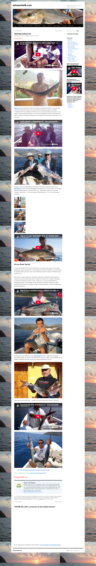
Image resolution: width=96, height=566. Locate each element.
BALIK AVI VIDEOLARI (26, 496)
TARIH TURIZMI (71, 58)
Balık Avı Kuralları (57, 496)
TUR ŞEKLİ (63, 25)
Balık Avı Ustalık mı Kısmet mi (32, 497)
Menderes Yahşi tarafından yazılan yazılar (33, 491)
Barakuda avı (17, 188)
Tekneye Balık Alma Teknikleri (25, 499)
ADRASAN (20, 25)
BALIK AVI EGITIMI (72, 42)
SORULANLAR (56, 25)
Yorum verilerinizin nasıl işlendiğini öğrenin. (50, 545)
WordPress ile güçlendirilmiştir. (74, 550)
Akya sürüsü (37, 356)
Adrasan (51, 496)
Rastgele (41, 497)
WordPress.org (70, 107)
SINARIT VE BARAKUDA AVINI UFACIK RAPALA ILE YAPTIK (34, 470)
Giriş (15, 25)
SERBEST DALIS (71, 55)
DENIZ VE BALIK (71, 47)
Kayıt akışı (70, 104)
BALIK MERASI (18, 30)
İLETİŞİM (44, 25)
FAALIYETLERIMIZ (28, 25)
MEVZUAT (70, 52)
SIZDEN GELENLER (72, 57)
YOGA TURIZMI (71, 59)
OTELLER (49, 25)
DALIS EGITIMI (58, 30)
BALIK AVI (19, 496)
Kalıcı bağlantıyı (41, 499)
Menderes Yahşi (17, 35)
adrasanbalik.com (22, 5)
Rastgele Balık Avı (46, 497)
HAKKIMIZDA (37, 25)
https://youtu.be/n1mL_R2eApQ (38, 473)
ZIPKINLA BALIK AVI (72, 61)
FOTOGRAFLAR (35, 496)
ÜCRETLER (70, 25)
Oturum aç (70, 103)
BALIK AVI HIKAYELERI (73, 43)
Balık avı (16, 108)
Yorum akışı (70, 105)
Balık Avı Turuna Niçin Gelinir (20, 497)
